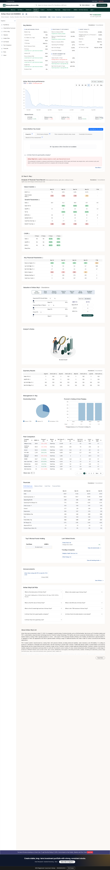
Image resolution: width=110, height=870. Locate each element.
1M (79, 85)
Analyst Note (6, 38)
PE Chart (94, 81)
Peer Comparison (7, 45)
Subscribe (101, 1)
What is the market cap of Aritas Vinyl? (76, 592)
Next (97, 473)
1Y (88, 85)
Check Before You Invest (9, 28)
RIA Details (71, 868)
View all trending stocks (93, 560)
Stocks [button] (35, 9)
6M (85, 85)
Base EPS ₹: (75, 304)
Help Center (94, 1)
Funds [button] (42, 9)
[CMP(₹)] (38, 440)
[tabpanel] (63, 509)
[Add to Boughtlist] (26, 14)
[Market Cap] (55, 440)
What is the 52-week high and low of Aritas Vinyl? (38, 608)
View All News (98, 580)
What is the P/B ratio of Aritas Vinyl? (75, 602)
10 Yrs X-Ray (6, 31)
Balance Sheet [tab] (38, 486)
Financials (5, 48)
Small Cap (58, 17)
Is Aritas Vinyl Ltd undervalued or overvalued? (78, 614)
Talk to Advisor (86, 5)
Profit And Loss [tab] (27, 486)
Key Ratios (100, 81)
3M (82, 85)
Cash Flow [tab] (47, 486)
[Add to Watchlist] (23, 14)
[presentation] (102, 118)
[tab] (29, 134)
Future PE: (35, 312)
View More (98, 167)
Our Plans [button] (20, 9)
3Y (91, 85)
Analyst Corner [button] (66, 9)
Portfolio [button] (49, 9)
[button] (81, 10)
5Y (94, 85)
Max (101, 85)
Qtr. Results (6, 41)
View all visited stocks (94, 548)
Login (93, 5)
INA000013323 (61, 868)
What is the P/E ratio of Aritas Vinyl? (35, 602)
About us (13, 9)
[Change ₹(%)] (47, 440)
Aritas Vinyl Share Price (67, 17)
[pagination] (101, 473)
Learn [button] (91, 9)
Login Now (90, 852)
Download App (11, 1)
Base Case (81, 298)
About (4, 55)
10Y (98, 85)
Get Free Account (102, 5)
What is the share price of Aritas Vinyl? (35, 592)
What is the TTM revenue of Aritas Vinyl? (76, 608)
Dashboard (28, 9)
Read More (100, 658)
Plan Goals (57, 9)
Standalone (91, 25)
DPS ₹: (75, 308)
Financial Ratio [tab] (56, 486)
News (4, 52)
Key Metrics (6, 24)
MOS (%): (74, 311)
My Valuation (87, 298)
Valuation (5, 35)
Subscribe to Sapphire (67, 862)
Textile (53, 17)
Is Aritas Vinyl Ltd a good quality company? (37, 614)
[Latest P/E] (92, 440)
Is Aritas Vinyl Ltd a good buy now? (34, 619)
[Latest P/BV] (100, 440)
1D (76, 85)
